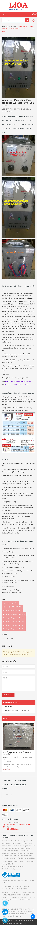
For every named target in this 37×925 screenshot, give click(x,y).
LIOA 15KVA (20, 914)
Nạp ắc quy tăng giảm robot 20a (13, 621)
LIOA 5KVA (23, 911)
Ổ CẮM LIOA (15, 911)
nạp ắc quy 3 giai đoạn (10, 603)
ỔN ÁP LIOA (10, 909)
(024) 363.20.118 (13, 829)
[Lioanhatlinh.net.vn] (18, 6)
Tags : (4, 599)
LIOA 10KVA (11, 914)
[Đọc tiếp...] (6, 769)
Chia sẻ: (5, 634)
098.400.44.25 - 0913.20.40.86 (18, 824)
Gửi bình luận (8, 695)
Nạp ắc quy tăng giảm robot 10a (13, 618)
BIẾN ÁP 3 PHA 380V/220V (24, 909)
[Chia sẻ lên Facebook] (3, 638)
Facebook (8, 795)
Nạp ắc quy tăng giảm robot (12, 610)
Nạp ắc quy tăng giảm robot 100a (14, 614)
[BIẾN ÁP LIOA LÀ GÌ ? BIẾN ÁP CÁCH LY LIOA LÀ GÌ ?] (18, 736)
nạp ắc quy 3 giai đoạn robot (12, 606)
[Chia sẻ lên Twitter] (7, 638)
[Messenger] (33, 916)
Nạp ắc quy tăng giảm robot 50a (13, 629)
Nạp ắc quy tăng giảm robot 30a (13, 625)
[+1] (12, 638)
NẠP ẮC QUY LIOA (16, 916)
